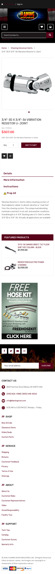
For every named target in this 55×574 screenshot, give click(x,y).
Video (4, 505)
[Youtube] (17, 351)
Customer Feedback (10, 462)
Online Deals (7, 432)
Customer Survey (9, 539)
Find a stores (9, 4)
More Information (14, 179)
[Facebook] (4, 351)
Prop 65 (11, 193)
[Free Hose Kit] (20, 311)
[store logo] (27, 15)
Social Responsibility (10, 510)
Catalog (5, 535)
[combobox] (24, 35)
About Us (5, 491)
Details (8, 173)
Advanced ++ (7, 39)
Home (4, 48)
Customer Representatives (13, 501)
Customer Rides (8, 496)
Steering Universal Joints (22, 48)
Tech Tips (6, 530)
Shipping (5, 452)
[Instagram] (24, 351)
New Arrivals (7, 423)
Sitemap (5, 476)
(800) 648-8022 (29, 394)
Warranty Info (7, 544)
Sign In (20, 4)
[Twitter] (11, 351)
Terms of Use (7, 471)
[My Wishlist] (42, 27)
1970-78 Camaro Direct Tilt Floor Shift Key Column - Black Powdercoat (33, 247)
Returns (5, 457)
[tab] (27, 173)
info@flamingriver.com (16, 401)
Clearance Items (9, 427)
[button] (26, 112)
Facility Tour (7, 515)
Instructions (11, 186)
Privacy (5, 466)
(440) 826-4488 (14, 394)
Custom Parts (8, 437)
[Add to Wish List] (4, 156)
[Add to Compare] (10, 156)
